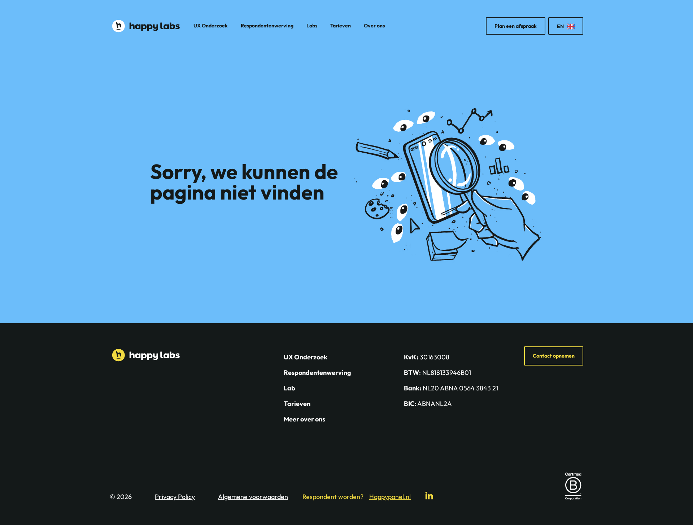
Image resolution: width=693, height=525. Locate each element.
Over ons (374, 25)
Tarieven (340, 25)
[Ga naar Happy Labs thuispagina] (146, 26)
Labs (311, 25)
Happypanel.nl (390, 497)
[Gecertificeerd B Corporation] (573, 486)
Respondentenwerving (267, 25)
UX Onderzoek (210, 25)
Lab (289, 388)
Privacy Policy (175, 497)
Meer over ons (304, 419)
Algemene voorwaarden (253, 497)
